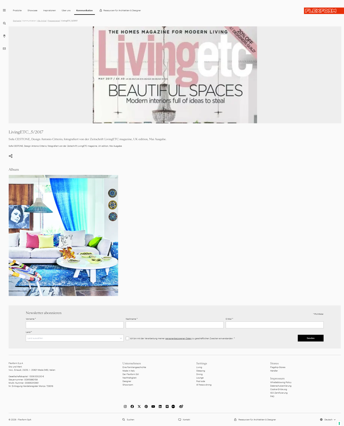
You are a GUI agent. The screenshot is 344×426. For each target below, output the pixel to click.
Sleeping (200, 370)
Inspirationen (49, 10)
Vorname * (31, 319)
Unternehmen (132, 363)
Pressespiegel (54, 21)
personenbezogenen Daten (178, 338)
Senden (311, 338)
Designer (127, 381)
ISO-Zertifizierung (279, 392)
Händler (274, 370)
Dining (199, 374)
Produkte (17, 10)
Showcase (32, 10)
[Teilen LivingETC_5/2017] (11, 156)
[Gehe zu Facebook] (132, 406)
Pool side (200, 381)
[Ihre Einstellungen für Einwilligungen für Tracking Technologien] (339, 423)
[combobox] (75, 338)
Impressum (277, 378)
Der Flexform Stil (131, 374)
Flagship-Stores (277, 367)
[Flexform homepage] (324, 11)
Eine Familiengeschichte (134, 367)
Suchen (130, 419)
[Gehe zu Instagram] (125, 406)
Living (199, 367)
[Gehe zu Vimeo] (166, 406)
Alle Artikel (41, 21)
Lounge (200, 377)
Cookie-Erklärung (278, 389)
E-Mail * (229, 319)
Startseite (17, 21)
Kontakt (186, 419)
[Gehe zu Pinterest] (146, 406)
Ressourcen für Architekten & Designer (122, 10)
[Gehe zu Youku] (173, 406)
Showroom (128, 384)
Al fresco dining (204, 384)
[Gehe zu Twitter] (139, 406)
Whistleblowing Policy (280, 382)
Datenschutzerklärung (280, 385)
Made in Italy (129, 370)
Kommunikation (84, 10)
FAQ (272, 396)
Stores (274, 363)
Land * (29, 332)
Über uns (66, 10)
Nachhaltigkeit (129, 377)
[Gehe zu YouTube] (152, 406)
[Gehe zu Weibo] (180, 406)
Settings (201, 363)
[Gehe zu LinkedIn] (159, 406)
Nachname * (132, 319)
